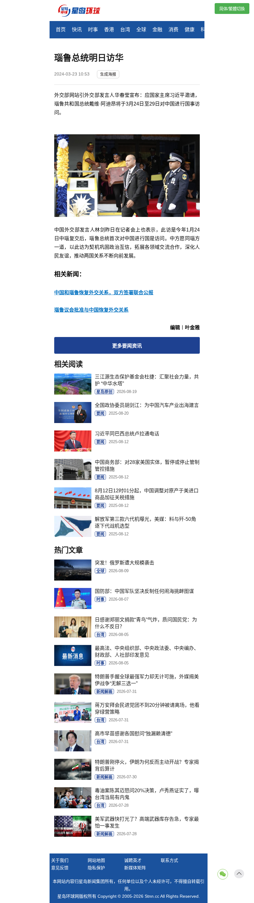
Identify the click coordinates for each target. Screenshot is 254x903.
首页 (61, 29)
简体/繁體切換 (232, 8)
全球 (141, 29)
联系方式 (169, 860)
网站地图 (96, 860)
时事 (93, 29)
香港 (109, 29)
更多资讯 (127, 345)
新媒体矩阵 (135, 867)
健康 (190, 29)
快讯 (77, 29)
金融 (157, 29)
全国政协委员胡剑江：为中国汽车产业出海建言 (147, 405)
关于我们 (59, 860)
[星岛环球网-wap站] (83, 11)
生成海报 (108, 74)
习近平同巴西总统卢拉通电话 (127, 433)
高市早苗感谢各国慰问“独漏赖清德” (133, 733)
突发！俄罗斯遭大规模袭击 (124, 562)
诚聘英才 (133, 860)
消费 (173, 29)
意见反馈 (59, 867)
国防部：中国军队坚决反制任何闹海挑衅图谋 (144, 591)
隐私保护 (96, 867)
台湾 (125, 29)
